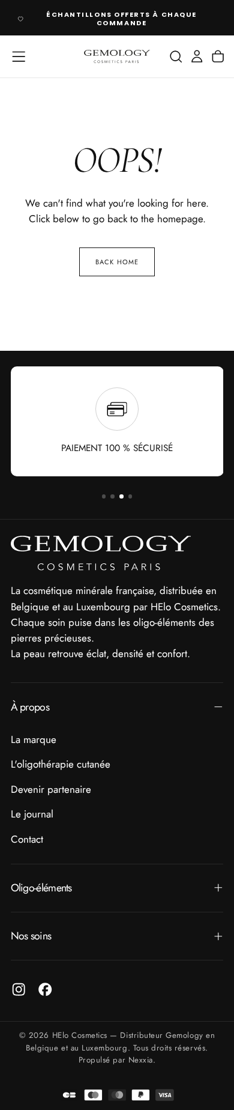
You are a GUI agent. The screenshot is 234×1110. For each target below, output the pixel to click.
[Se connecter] (197, 56)
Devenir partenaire (51, 789)
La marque (33, 739)
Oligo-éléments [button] (41, 888)
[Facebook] (45, 989)
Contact (27, 839)
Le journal (32, 814)
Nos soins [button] (31, 936)
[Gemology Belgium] (101, 553)
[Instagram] (18, 989)
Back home (117, 262)
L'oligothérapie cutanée (60, 764)
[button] (18, 56)
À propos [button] (30, 707)
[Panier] (218, 56)
